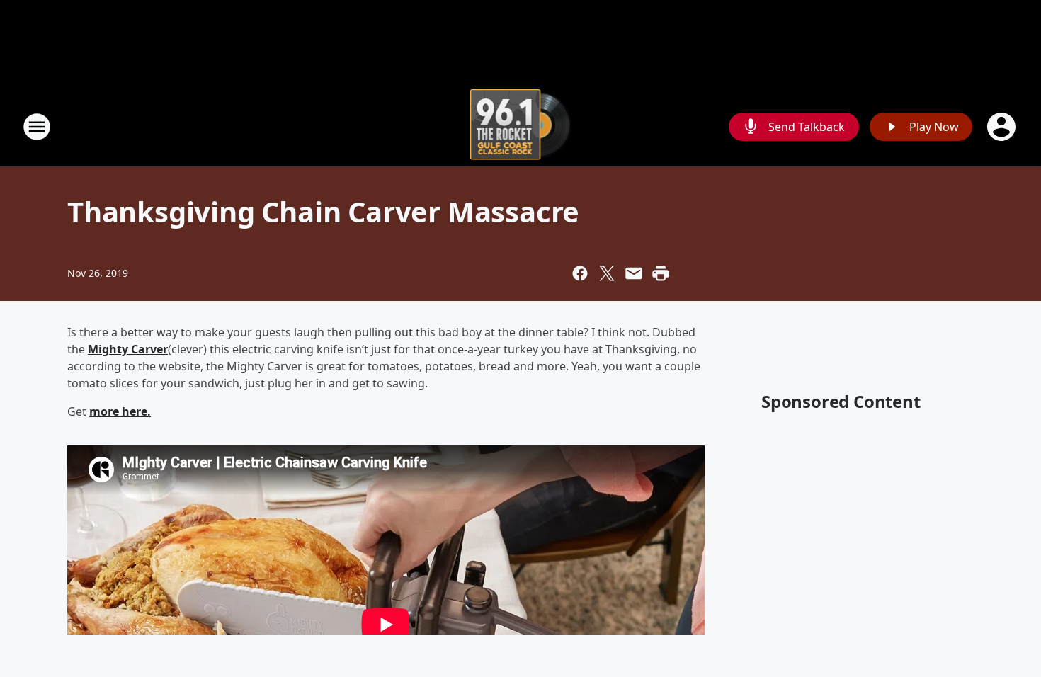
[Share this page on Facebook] (580, 273)
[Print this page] (661, 273)
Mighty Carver (128, 349)
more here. (120, 411)
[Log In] (1002, 127)
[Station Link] (520, 126)
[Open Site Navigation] (37, 127)
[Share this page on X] (607, 273)
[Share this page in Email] (634, 273)
